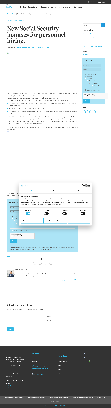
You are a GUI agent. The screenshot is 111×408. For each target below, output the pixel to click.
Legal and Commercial (90, 42)
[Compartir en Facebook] (84, 111)
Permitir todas (79, 220)
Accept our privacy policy (20, 230)
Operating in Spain (48, 7)
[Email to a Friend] (45, 263)
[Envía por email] (90, 111)
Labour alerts (94, 83)
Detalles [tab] (55, 191)
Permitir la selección (55, 220)
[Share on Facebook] (34, 263)
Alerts (14, 14)
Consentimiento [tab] (31, 191)
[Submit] (103, 25)
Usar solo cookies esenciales (32, 220)
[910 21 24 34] (95, 2)
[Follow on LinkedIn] (89, 2)
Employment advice (15, 21)
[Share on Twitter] (40, 263)
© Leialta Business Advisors (55, 405)
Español (87, 8)
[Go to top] (107, 405)
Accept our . (57, 325)
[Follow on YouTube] (92, 2)
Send (13, 241)
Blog (59, 365)
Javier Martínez (43, 47)
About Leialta (64, 7)
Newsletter (17, 218)
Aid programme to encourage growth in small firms (60, 280)
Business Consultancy (29, 7)
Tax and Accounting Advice (92, 46)
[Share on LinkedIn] (50, 263)
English (91, 8)
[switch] (46, 213)
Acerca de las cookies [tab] (80, 191)
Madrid (85, 54)
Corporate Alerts (88, 34)
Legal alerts (24, 225)
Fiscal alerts (92, 81)
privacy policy (59, 325)
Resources (78, 7)
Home (9, 14)
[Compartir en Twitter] (87, 111)
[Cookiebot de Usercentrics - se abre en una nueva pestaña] (83, 185)
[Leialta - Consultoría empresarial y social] (12, 7)
